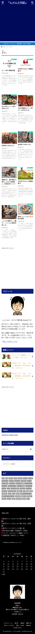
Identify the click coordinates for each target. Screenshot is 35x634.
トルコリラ (29, 486)
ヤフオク (22, 488)
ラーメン (28, 488)
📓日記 (16, 623)
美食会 (4, 499)
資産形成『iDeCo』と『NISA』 (14, 535)
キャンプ (12, 483)
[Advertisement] (17, 24)
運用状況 (19, 499)
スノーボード (12, 486)
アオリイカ (5, 480)
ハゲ (8, 488)
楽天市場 (18, 496)
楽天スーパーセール (26, 493)
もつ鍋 (30, 478)
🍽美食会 (28, 625)
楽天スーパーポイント (8, 496)
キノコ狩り (5, 483)
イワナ (11, 480)
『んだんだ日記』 (17, 2)
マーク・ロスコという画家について (15, 533)
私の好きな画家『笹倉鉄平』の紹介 (15, 530)
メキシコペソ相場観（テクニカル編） (21, 356)
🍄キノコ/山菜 (20, 625)
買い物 (9, 499)
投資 (31, 491)
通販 (14, 499)
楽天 (18, 493)
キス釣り (23, 480)
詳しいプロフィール (10, 341)
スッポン (4, 486)
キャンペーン (28, 483)
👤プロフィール (8, 623)
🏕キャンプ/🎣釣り (9, 625)
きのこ (25, 478)
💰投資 (22, 623)
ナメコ (4, 488)
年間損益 (26, 491)
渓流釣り (29, 496)
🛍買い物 (29, 623)
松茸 (14, 493)
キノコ (29, 480)
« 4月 (3, 574)
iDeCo (10, 478)
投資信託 (4, 493)
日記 (10, 493)
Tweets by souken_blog (10, 435)
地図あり (19, 491)
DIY (3, 478)
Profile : (17, 612)
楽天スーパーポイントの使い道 (14, 528)
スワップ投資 (20, 486)
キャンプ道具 (19, 483)
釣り (28, 499)
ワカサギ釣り (12, 491)
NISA (15, 478)
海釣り (23, 496)
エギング (17, 480)
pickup (20, 478)
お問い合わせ (18, 614)
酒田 (24, 499)
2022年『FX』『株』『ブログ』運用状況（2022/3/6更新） (21, 365)
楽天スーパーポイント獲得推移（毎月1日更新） (18, 43)
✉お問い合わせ (18, 627)
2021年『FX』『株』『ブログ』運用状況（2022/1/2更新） (21, 376)
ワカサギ (4, 491)
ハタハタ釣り (14, 488)
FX (6, 478)
